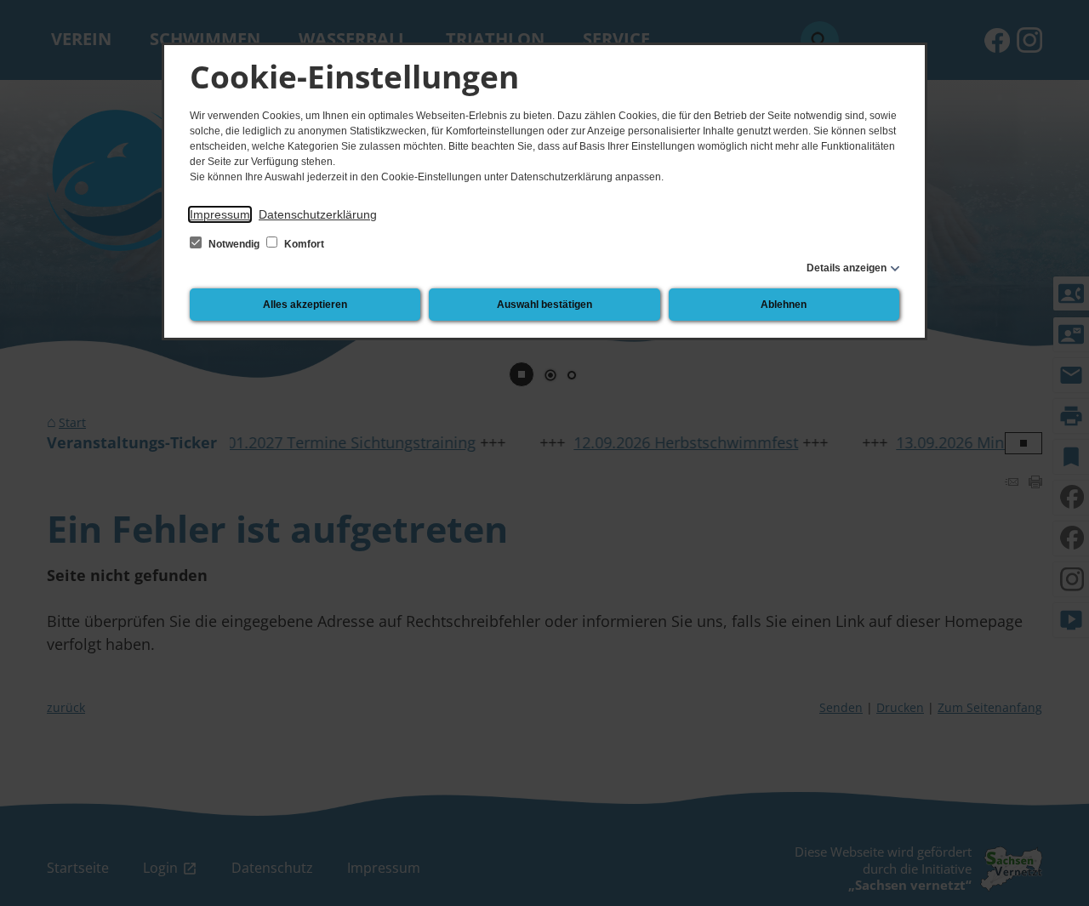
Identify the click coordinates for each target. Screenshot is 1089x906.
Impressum (220, 214)
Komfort (303, 244)
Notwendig (234, 244)
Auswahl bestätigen (544, 305)
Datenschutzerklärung (318, 214)
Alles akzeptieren (305, 305)
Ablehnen (784, 305)
